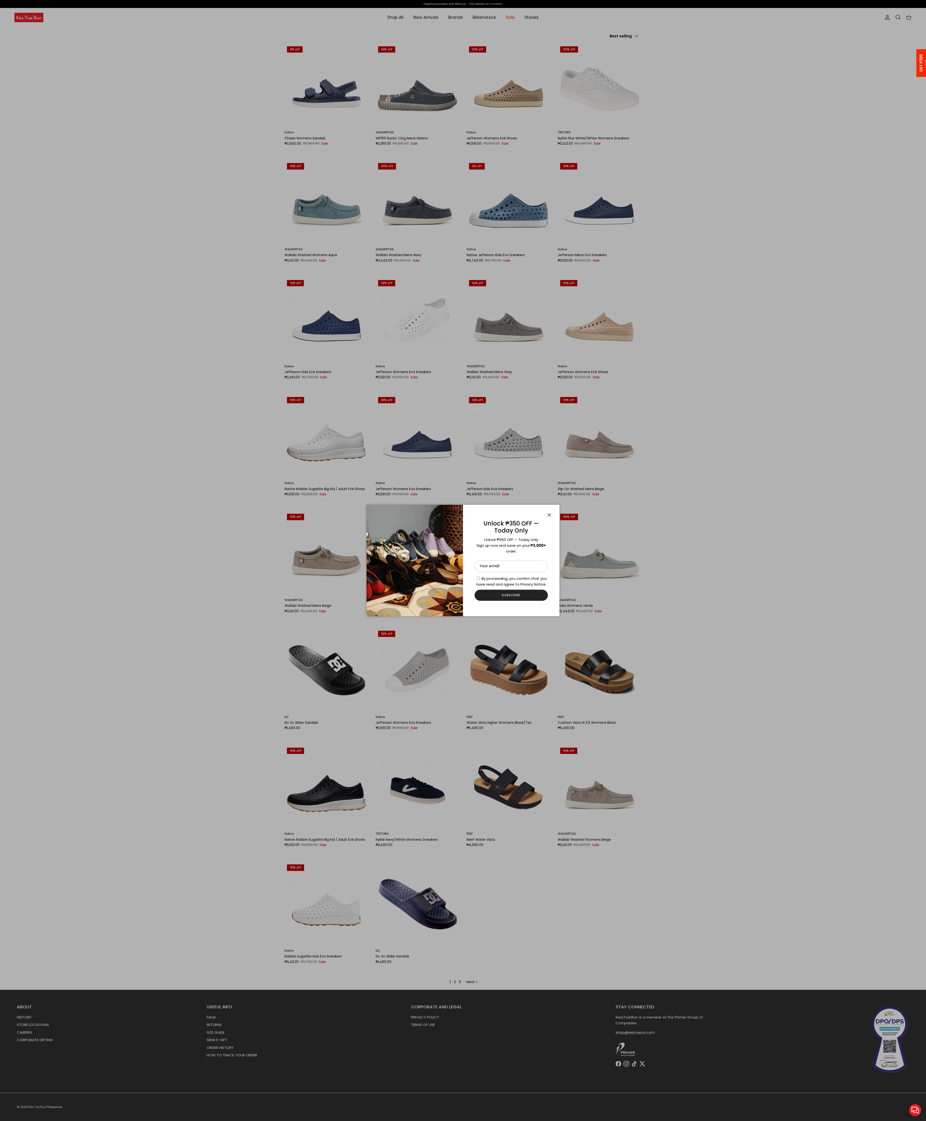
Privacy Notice (533, 584)
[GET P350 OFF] (914, 63)
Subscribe (511, 595)
